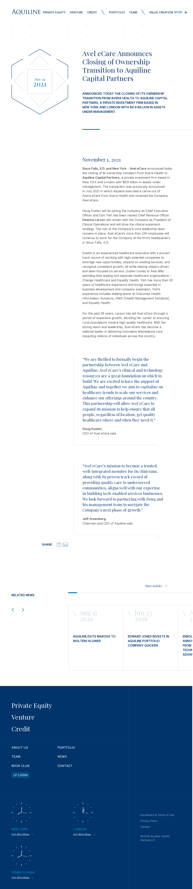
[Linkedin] (59, 544)
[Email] (65, 544)
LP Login (20, 775)
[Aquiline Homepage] (26, 12)
